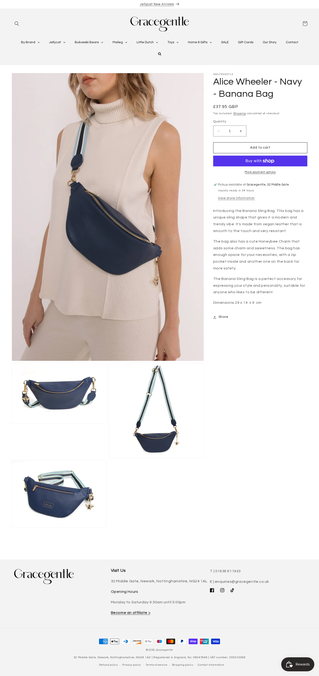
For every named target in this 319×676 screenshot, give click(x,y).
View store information (236, 198)
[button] (17, 23)
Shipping (239, 113)
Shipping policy (182, 665)
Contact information (211, 665)
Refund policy (108, 665)
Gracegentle (164, 650)
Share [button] (223, 317)
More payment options (260, 172)
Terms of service (156, 665)
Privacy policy (131, 665)
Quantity (219, 121)
